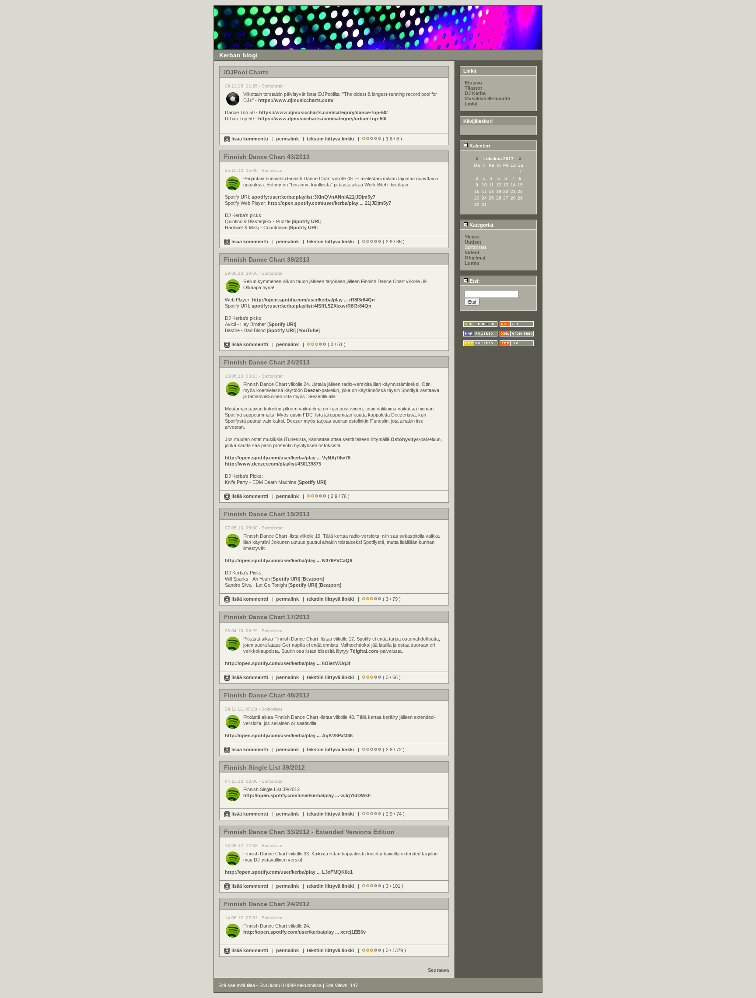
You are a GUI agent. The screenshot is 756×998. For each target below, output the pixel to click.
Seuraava (438, 970)
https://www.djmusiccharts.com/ (295, 100)
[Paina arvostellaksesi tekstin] (364, 138)
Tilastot (473, 88)
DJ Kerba (475, 93)
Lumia (472, 263)
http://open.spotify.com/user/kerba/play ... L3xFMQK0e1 (289, 872)
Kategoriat (481, 225)
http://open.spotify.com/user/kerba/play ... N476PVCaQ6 (288, 560)
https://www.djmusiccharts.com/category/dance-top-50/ (323, 112)
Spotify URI (306, 221)
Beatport (313, 578)
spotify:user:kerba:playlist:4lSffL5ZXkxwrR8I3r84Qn (311, 305)
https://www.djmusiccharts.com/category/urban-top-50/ (322, 118)
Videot (472, 252)
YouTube (308, 330)
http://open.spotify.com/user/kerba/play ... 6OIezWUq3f (287, 663)
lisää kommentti (250, 138)
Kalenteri (479, 145)
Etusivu (473, 82)
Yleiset (472, 236)
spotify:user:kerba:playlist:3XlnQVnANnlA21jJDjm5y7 (313, 197)
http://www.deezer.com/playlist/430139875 (273, 463)
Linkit (471, 103)
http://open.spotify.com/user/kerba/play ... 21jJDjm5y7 (329, 203)
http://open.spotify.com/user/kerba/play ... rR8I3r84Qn (313, 299)
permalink (287, 138)
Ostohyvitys (405, 439)
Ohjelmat (475, 257)
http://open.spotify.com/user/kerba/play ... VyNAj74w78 (287, 457)
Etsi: (474, 281)
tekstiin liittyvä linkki (330, 138)
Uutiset (473, 242)
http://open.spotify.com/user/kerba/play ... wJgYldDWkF (307, 795)
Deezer (312, 390)
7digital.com (364, 651)
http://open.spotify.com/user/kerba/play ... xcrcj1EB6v (304, 932)
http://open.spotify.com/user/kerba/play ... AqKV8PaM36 (289, 735)
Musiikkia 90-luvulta (487, 98)
